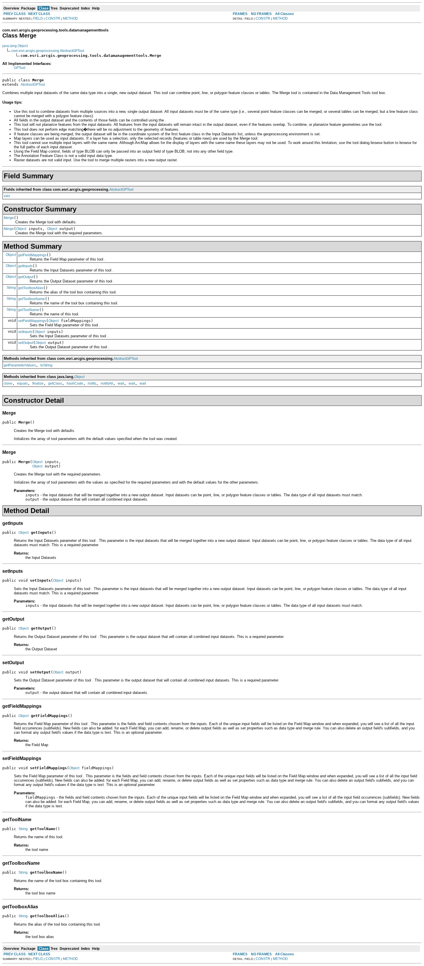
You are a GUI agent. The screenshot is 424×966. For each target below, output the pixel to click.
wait (121, 383)
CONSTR (53, 18)
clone (8, 383)
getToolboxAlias (30, 288)
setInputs (25, 332)
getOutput (25, 277)
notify (92, 383)
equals (22, 383)
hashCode (75, 383)
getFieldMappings (32, 255)
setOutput (25, 343)
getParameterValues (20, 365)
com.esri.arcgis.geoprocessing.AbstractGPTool (47, 51)
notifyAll (107, 383)
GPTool (19, 68)
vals (7, 196)
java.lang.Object (15, 46)
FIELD (38, 18)
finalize (38, 383)
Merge (9, 218)
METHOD (70, 18)
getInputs (25, 266)
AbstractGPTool (33, 85)
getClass (55, 383)
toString (46, 365)
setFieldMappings (32, 321)
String (11, 288)
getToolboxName (31, 299)
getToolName (28, 310)
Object (21, 229)
